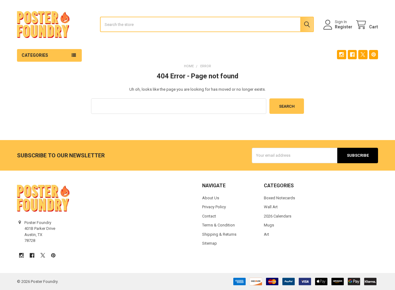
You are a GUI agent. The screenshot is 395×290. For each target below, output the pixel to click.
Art (266, 234)
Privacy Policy (214, 207)
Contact (209, 216)
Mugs (269, 225)
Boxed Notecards (279, 198)
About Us (210, 198)
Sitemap (209, 243)
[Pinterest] (373, 54)
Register (343, 26)
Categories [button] (35, 55)
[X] (362, 54)
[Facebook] (352, 54)
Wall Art (271, 207)
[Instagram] (341, 54)
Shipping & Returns (219, 234)
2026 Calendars (277, 216)
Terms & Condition (218, 225)
